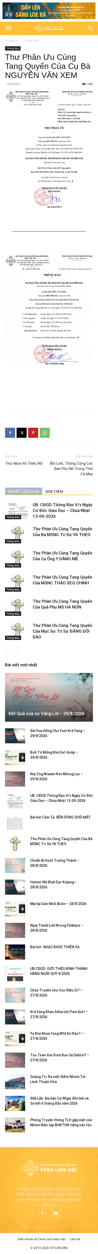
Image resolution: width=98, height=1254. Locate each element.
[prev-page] (8, 650)
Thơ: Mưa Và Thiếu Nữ (23, 463)
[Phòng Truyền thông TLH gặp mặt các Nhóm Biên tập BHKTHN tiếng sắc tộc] (15, 1125)
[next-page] (16, 650)
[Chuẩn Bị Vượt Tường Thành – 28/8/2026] (15, 865)
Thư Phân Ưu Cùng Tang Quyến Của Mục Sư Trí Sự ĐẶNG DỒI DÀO (62, 631)
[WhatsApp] (45, 433)
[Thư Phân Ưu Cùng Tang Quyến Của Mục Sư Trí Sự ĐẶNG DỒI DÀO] (17, 631)
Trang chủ (12, 40)
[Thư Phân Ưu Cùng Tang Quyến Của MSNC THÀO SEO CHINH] (17, 583)
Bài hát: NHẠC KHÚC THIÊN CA (54, 947)
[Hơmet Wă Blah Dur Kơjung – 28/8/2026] (15, 887)
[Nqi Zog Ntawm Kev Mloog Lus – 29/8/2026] (15, 779)
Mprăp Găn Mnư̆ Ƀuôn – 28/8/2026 (58, 904)
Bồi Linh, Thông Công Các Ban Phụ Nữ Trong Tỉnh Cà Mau (71, 468)
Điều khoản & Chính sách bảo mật (41, 1239)
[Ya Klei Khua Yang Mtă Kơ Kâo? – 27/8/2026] (15, 1038)
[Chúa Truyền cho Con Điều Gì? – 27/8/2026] (15, 995)
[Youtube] (56, 1213)
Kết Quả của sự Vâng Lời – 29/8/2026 (46, 713)
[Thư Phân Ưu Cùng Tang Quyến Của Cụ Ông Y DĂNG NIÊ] (17, 559)
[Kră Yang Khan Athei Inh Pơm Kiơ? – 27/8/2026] (15, 1016)
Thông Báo (31, 40)
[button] (9, 28)
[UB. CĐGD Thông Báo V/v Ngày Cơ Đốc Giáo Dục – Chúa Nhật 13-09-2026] (17, 510)
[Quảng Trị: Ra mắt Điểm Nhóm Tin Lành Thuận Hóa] (15, 1081)
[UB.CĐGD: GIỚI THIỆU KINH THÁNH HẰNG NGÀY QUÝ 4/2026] (15, 973)
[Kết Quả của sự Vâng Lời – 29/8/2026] (49, 697)
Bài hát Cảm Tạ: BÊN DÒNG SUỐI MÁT (60, 817)
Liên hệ (75, 1239)
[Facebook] (10, 433)
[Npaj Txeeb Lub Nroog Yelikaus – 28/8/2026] (15, 930)
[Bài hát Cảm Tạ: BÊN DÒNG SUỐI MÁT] (15, 822)
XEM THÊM (54, 492)
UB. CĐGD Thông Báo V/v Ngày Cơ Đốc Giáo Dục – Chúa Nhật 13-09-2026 (62, 510)
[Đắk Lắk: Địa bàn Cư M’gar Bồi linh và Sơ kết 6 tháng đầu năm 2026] (15, 1103)
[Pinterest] (33, 433)
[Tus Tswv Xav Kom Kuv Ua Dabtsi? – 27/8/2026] (15, 1060)
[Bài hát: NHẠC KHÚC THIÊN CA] (15, 952)
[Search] (91, 28)
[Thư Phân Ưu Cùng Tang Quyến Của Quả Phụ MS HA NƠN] (17, 607)
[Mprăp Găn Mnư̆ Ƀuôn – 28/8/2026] (15, 908)
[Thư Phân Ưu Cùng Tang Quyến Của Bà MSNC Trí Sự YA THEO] (17, 534)
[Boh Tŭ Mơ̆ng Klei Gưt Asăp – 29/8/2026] (15, 757)
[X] (22, 433)
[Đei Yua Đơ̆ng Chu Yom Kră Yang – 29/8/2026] (15, 735)
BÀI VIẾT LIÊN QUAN (23, 492)
